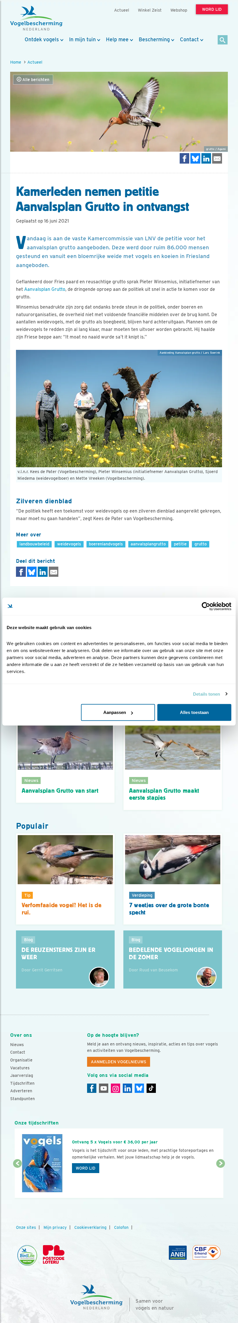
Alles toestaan (194, 712)
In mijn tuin (82, 39)
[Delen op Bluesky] (195, 158)
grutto (200, 543)
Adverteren (21, 1091)
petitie (180, 543)
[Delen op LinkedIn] (206, 158)
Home (15, 62)
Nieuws (17, 1044)
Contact (189, 39)
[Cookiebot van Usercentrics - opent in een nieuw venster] (206, 606)
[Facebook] (91, 1088)
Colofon (121, 1227)
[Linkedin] (127, 1088)
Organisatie (21, 1060)
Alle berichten (35, 79)
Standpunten (22, 1098)
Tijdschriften (22, 1083)
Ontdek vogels (42, 39)
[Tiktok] (151, 1088)
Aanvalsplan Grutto (44, 289)
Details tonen (206, 693)
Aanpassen (114, 712)
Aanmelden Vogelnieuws (118, 1061)
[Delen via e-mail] (217, 158)
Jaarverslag (21, 1075)
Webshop (178, 10)
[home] (36, 18)
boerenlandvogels (106, 543)
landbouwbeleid (34, 543)
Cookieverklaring (90, 1227)
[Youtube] (103, 1088)
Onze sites (26, 1227)
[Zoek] (223, 40)
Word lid (85, 1168)
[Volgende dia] (220, 1181)
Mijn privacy (55, 1227)
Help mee (117, 39)
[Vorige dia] (17, 1181)
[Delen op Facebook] (185, 158)
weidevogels (69, 543)
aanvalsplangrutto (148, 543)
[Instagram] (115, 1088)
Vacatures (20, 1068)
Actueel (34, 62)
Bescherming (154, 39)
